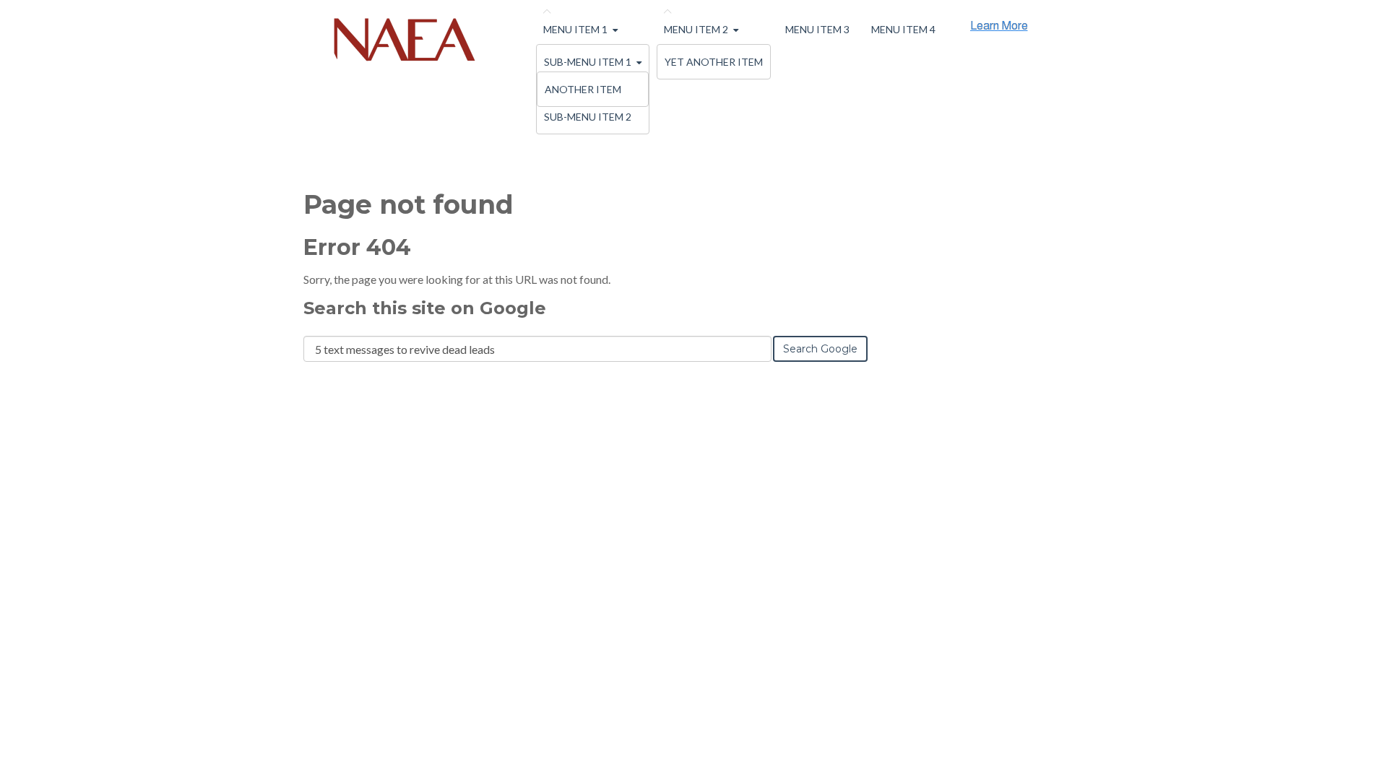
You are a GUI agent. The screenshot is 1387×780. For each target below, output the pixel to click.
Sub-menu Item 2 (587, 116)
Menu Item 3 (817, 29)
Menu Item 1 (575, 29)
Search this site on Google (424, 308)
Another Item (583, 89)
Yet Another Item (714, 62)
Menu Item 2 (696, 29)
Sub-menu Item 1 (587, 62)
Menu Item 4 (903, 29)
